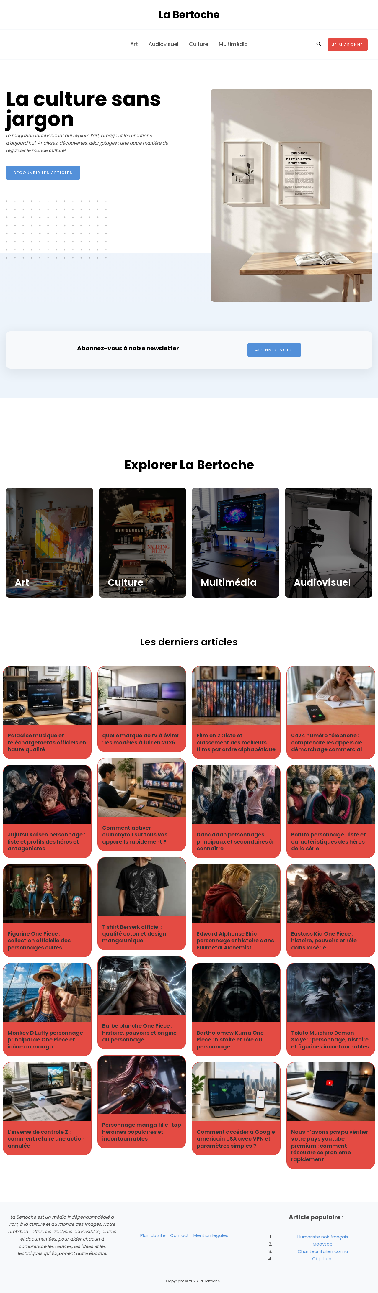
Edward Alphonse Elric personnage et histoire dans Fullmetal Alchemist (235, 940)
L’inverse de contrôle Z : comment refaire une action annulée (46, 1138)
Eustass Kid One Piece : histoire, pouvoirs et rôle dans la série (324, 940)
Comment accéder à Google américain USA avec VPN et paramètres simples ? (236, 1138)
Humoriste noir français (322, 1237)
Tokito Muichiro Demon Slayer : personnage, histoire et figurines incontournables (330, 1039)
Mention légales (210, 1235)
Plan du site (153, 1235)
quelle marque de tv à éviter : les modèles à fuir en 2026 (140, 739)
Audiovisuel (322, 582)
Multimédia (229, 582)
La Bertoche (189, 14)
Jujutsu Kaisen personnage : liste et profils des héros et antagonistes (46, 841)
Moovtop (323, 1244)
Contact (179, 1235)
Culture (126, 582)
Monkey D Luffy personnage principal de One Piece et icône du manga (45, 1039)
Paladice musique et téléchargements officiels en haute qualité (47, 742)
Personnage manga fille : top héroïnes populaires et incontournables (141, 1131)
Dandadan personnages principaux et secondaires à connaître (235, 841)
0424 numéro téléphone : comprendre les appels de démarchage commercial (326, 742)
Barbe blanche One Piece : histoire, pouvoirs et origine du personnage (139, 1032)
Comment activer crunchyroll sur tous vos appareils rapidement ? (134, 834)
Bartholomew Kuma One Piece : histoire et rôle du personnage (230, 1039)
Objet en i (322, 1259)
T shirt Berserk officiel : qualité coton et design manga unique (134, 933)
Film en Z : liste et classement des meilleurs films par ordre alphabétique (236, 742)
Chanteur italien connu (323, 1251)
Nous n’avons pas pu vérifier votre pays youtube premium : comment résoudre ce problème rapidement (329, 1145)
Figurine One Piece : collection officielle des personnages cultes (39, 940)
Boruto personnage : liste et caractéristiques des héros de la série (328, 841)
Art (22, 582)
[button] (319, 44)
